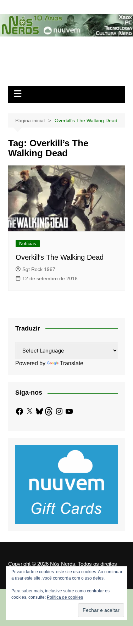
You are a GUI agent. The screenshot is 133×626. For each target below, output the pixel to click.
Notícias (27, 243)
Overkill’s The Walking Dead (60, 257)
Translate (71, 363)
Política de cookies (65, 597)
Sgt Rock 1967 (38, 269)
